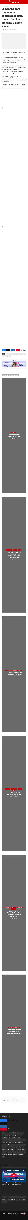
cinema (9, 1137)
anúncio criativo (15, 1132)
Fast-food (15, 354)
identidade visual (10, 1147)
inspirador (21, 1147)
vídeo (3, 1156)
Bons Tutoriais (23, 1197)
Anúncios (4, 6)
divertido (7, 1144)
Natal (3, 1151)
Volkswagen (21, 1154)
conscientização (9, 354)
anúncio (8, 1132)
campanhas (4, 1137)
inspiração (4, 1149)
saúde (9, 356)
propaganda (17, 1151)
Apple (3, 1135)
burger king (13, 1135)
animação (4, 1132)
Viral (14, 790)
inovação (16, 1147)
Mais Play (4, 1199)
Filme (16, 1144)
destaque (14, 1142)
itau (8, 1149)
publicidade (23, 1151)
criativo (24, 1139)
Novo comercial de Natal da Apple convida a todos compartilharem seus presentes (14, 913)
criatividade (19, 1139)
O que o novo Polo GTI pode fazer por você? (14, 435)
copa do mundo (12, 1139)
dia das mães (20, 1142)
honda (24, 1144)
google (20, 1144)
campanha (19, 1135)
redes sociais (4, 1154)
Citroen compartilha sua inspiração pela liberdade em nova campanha (14, 674)
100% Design (18, 1199)
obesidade (4, 356)
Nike (12, 1151)
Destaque (16, 6)
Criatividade (14, 788)
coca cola (14, 1137)
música (23, 1149)
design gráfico (8, 1142)
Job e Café (4, 1202)
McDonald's (18, 1149)
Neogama (7, 1151)
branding (7, 1135)
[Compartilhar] (3, 1120)
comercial (19, 1137)
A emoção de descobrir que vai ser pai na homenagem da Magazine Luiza (14, 1032)
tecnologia (15, 1154)
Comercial (14, 670)
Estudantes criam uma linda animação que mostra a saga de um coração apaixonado (14, 554)
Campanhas (10, 6)
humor (3, 1147)
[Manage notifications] (24, 1213)
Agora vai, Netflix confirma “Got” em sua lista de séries (14, 794)
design (3, 1142)
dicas (3, 1144)
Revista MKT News (5, 1197)
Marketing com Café (11, 1199)
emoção (12, 1144)
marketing (13, 1149)
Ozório (24, 1199)
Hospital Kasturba (22, 354)
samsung (10, 1154)
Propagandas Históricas (15, 1197)
